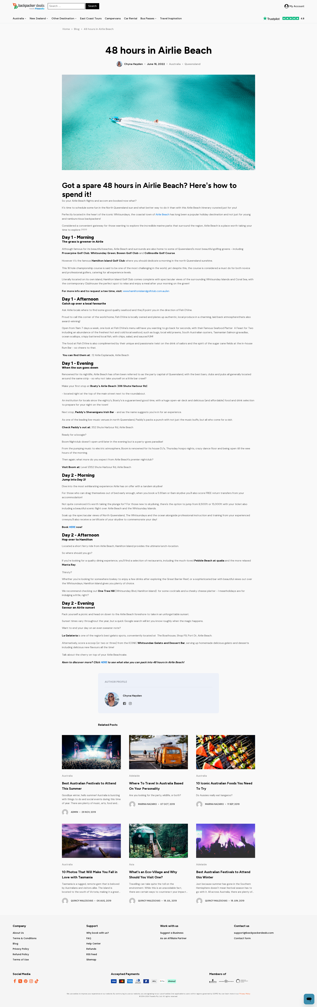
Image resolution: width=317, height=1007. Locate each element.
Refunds (91, 949)
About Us (18, 933)
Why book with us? (97, 933)
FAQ (88, 938)
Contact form (242, 938)
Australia (175, 64)
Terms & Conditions (24, 938)
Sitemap (91, 959)
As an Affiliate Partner (173, 938)
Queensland (192, 64)
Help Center (93, 943)
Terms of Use (21, 959)
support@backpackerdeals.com (254, 933)
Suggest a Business (171, 933)
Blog (77, 29)
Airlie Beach (162, 214)
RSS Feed (91, 954)
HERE (72, 527)
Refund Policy (21, 954)
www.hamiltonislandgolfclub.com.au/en (146, 291)
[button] (294, 6)
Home (66, 29)
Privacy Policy (21, 949)
